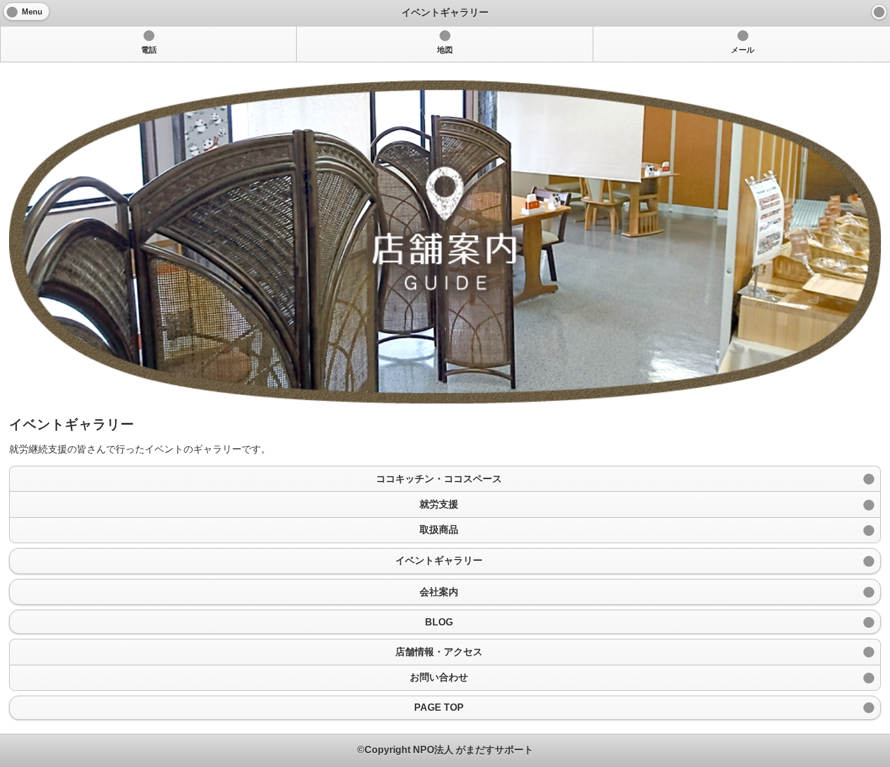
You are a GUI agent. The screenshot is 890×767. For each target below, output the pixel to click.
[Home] (879, 12)
